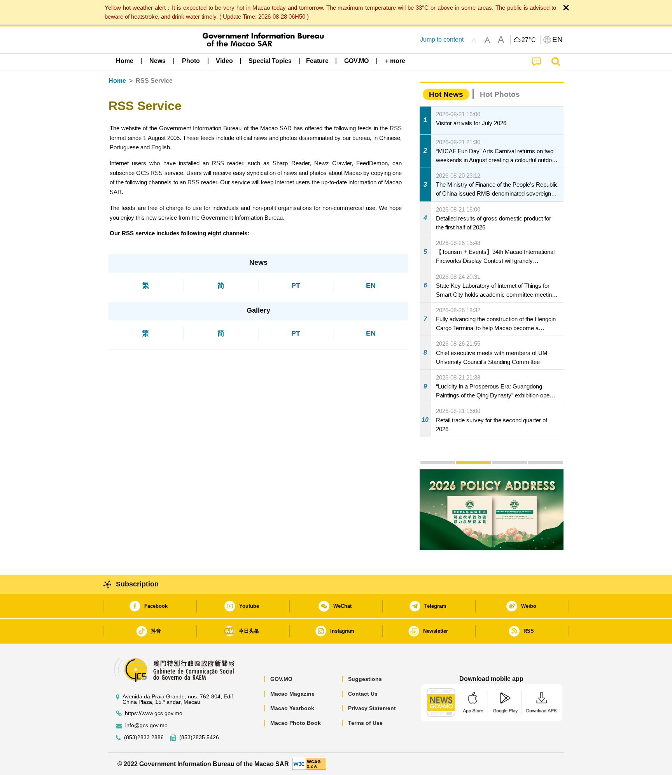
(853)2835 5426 (199, 737)
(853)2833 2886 (144, 737)
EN (371, 285)
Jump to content (442, 39)
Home (117, 80)
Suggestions (365, 679)
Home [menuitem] (124, 61)
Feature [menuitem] (317, 61)
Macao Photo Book (295, 723)
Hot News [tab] (446, 94)
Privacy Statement (372, 708)
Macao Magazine (292, 694)
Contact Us (363, 694)
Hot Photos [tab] (500, 94)
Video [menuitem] (224, 61)
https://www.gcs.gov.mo (153, 713)
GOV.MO (281, 679)
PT (295, 285)
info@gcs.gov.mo (146, 725)
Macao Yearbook (292, 708)
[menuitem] (158, 61)
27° (529, 40)
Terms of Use (365, 723)
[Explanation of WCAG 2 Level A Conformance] (309, 763)
